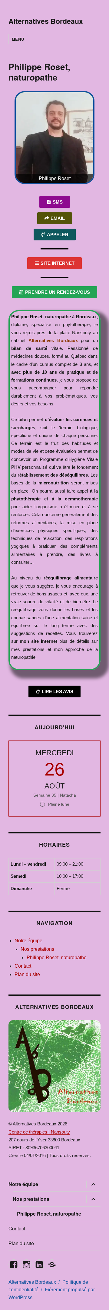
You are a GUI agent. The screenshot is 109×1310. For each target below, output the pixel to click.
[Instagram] (26, 1264)
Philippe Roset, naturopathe (57, 957)
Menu (18, 39)
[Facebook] (13, 1264)
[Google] (52, 1264)
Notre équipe (28, 940)
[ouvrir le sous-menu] (93, 1184)
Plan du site (27, 974)
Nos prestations (37, 949)
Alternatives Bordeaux (45, 21)
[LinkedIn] (39, 1264)
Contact (23, 966)
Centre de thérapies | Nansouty (39, 1131)
